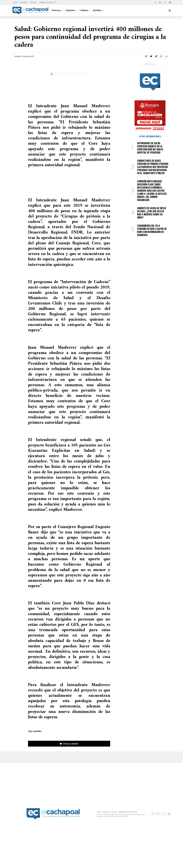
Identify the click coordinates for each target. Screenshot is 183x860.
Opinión (70, 10)
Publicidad (23, 2)
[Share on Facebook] (146, 56)
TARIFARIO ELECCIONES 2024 (48, 2)
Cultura (84, 10)
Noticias (56, 10)
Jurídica (97, 10)
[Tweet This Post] (151, 56)
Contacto (33, 2)
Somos (15, 2)
